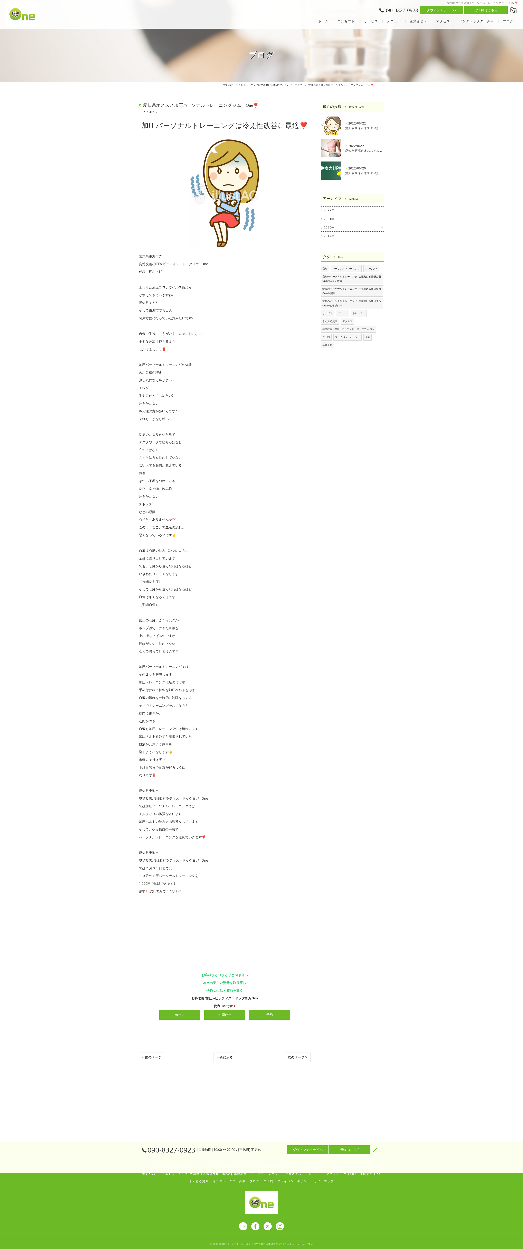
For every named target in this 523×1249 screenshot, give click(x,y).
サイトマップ (324, 1181)
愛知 (324, 268)
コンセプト (371, 268)
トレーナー (359, 313)
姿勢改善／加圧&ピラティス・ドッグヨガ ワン (348, 329)
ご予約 (326, 337)
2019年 (329, 236)
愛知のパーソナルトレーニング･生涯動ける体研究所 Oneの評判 (351, 291)
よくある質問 (329, 321)
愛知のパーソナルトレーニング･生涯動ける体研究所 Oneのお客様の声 (351, 303)
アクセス (347, 321)
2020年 (329, 228)
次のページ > (297, 1057)
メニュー (342, 313)
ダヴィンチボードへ (442, 10)
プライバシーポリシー (347, 337)
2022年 (329, 210)
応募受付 (327, 345)
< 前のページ (151, 1057)
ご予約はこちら (485, 10)
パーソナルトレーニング (346, 268)
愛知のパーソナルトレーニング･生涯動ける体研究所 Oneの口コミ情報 (351, 279)
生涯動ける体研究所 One (362, 1174)
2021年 (329, 219)
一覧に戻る (225, 1057)
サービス (327, 313)
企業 (367, 337)
